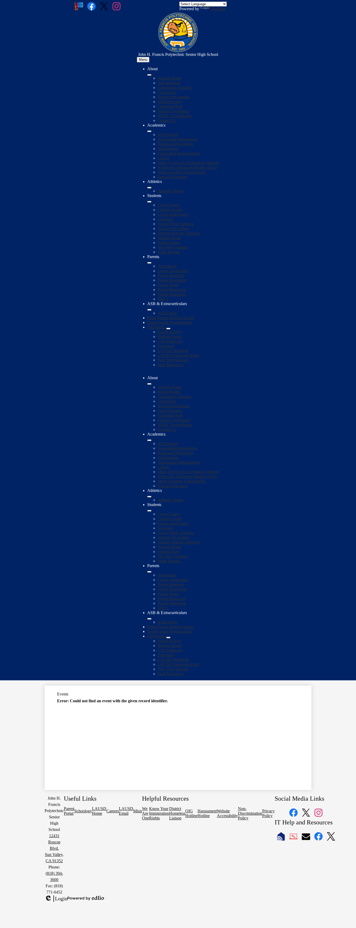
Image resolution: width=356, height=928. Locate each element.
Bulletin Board (170, 336)
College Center (170, 209)
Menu (143, 60)
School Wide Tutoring (176, 224)
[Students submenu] (149, 202)
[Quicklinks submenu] (168, 328)
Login (56, 899)
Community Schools (174, 87)
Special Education (172, 177)
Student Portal (169, 238)
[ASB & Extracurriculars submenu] (149, 310)
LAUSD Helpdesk (173, 350)
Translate (218, 9)
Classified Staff (170, 106)
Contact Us (167, 120)
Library (164, 158)
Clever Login (169, 205)
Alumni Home (169, 78)
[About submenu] (149, 75)
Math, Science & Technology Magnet (188, 162)
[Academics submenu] (149, 131)
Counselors (167, 92)
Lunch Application (173, 214)
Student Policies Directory (179, 233)
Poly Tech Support (173, 360)
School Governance (174, 111)
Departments (168, 148)
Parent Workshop (172, 294)
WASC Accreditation (175, 116)
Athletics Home (170, 191)
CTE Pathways (170, 341)
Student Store (169, 242)
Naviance (165, 219)
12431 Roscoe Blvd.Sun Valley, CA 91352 (54, 848)
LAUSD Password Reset (178, 355)
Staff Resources (170, 364)
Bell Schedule (169, 83)
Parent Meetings (171, 275)
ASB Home (167, 313)
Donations (166, 346)
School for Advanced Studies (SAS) (187, 167)
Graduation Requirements (179, 153)
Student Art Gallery (174, 228)
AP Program (168, 134)
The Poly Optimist (173, 247)
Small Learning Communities (182, 172)
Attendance (167, 266)
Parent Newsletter (172, 280)
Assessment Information (177, 139)
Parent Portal (168, 285)
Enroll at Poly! (170, 332)
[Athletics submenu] (149, 187)
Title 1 (163, 299)
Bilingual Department (175, 144)
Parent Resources (172, 289)
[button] (149, 384)
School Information (173, 97)
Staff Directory (170, 101)
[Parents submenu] (149, 263)
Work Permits (169, 252)
